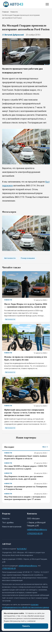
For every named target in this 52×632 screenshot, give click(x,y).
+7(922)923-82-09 (35, 533)
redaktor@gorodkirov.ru (37, 529)
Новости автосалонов (11, 527)
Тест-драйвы (8, 522)
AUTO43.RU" (22, 549)
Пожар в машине (28, 258)
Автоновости (9, 258)
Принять (26, 626)
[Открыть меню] (47, 4)
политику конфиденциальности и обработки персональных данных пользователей (25, 607)
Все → (45, 447)
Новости (5, 518)
